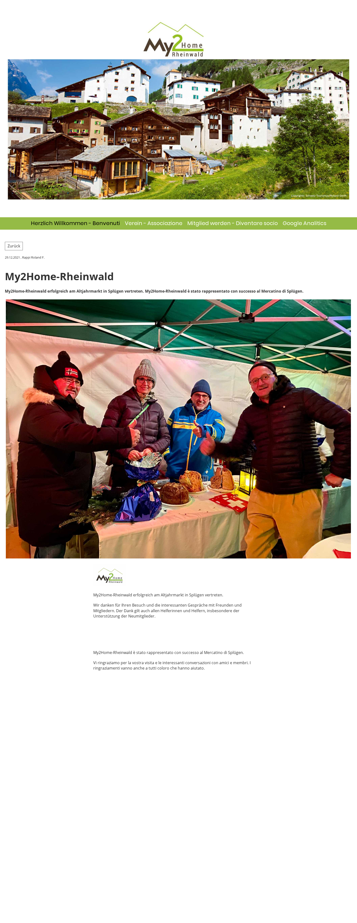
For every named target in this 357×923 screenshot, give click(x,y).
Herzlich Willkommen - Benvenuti (75, 223)
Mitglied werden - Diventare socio (232, 223)
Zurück (14, 246)
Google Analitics (304, 223)
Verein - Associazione (153, 223)
